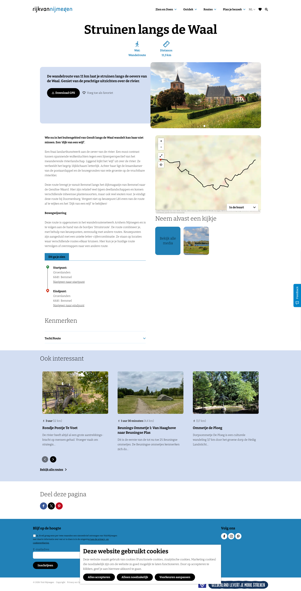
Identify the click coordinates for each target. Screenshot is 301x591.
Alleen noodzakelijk (134, 577)
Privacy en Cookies (76, 582)
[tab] (204, 126)
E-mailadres (41, 549)
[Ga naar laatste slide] (155, 95)
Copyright (60, 582)
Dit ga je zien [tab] (56, 257)
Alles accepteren (99, 577)
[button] (161, 159)
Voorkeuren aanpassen (174, 577)
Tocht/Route (53, 338)
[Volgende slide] (256, 95)
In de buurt (236, 207)
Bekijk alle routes (51, 469)
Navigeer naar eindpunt (68, 305)
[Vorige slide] (45, 459)
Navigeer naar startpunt (69, 282)
